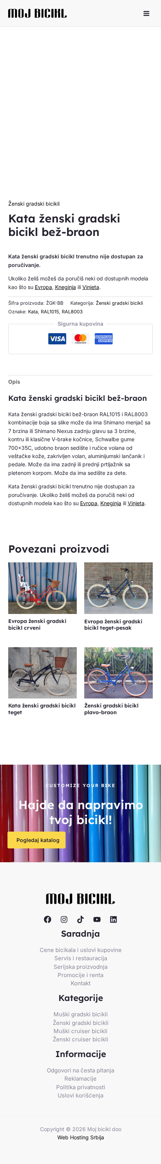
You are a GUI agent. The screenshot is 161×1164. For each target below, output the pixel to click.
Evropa (43, 287)
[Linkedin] (113, 919)
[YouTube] (97, 919)
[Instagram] (64, 919)
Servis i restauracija (80, 958)
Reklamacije (80, 1078)
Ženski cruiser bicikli (80, 1039)
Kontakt (81, 983)
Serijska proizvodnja (80, 966)
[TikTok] (80, 919)
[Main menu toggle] (146, 13)
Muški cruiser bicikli (80, 1031)
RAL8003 (72, 311)
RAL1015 (50, 311)
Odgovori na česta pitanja (80, 1070)
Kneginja (65, 287)
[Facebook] (47, 919)
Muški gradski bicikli (81, 1014)
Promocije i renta (80, 975)
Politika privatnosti (80, 1087)
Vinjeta (90, 287)
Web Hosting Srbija (80, 1137)
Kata (33, 311)
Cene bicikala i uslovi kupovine (81, 949)
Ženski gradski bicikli (34, 203)
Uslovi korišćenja (80, 1095)
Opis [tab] (14, 381)
